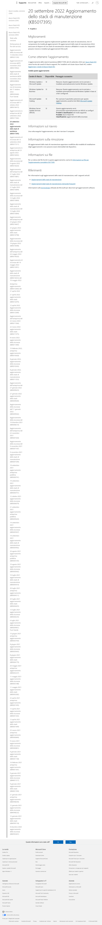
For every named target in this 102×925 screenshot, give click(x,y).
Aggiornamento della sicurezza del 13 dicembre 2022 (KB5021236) (16, 53)
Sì (58, 842)
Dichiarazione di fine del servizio (15, 45)
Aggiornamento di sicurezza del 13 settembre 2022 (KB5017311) (16, 140)
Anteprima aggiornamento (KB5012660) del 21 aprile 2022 (16, 287)
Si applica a (33, 29)
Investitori (71, 896)
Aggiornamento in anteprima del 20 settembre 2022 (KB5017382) (16, 114)
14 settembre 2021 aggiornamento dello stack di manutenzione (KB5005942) (15, 542)
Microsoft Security (6, 887)
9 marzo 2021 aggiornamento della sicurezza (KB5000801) (15, 744)
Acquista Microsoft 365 (60, 3)
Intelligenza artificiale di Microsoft (10, 883)
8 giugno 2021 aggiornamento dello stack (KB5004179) (15, 658)
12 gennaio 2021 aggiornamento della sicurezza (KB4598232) (16, 809)
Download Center (40, 855)
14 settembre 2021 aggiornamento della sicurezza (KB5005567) (15, 527)
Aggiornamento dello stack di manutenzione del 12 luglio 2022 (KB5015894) (16, 208)
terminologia (45, 188)
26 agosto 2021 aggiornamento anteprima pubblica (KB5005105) (15, 556)
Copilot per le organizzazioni (9, 858)
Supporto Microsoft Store (42, 858)
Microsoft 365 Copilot (7, 899)
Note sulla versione (13, 39)
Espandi (46, 3)
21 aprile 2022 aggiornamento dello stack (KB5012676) (15, 298)
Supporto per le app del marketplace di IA (46, 890)
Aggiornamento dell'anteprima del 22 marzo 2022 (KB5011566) (16, 319)
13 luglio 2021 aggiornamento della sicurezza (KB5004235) (15, 613)
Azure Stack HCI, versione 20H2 (14, 33)
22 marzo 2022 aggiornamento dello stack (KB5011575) (15, 330)
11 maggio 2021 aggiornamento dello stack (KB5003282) (15, 690)
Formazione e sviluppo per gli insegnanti (78, 868)
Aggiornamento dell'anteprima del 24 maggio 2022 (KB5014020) (16, 252)
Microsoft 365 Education (75, 862)
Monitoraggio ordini (40, 865)
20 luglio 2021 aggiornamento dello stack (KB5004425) (15, 602)
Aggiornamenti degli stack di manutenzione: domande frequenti (53, 184)
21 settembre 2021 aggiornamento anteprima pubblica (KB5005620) (15, 513)
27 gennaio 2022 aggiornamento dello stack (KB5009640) (16, 397)
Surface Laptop (6, 855)
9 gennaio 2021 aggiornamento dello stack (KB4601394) (15, 787)
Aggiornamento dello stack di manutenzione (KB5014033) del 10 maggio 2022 (16, 275)
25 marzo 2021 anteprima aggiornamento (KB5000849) (15, 733)
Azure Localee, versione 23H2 (17, 12)
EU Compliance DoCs (81, 921)
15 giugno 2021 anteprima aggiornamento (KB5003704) (15, 637)
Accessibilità (72, 899)
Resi (37, 862)
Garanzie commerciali (41, 871)
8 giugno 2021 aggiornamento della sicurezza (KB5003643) (15, 647)
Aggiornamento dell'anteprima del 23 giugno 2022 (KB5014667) (16, 220)
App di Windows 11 (7, 871)
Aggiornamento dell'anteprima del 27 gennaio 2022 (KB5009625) (16, 386)
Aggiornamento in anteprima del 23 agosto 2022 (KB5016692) (16, 151)
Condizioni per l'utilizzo (45, 921)
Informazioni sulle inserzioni (66, 921)
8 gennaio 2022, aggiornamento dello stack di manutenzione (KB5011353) (15, 374)
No (71, 842)
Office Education (73, 865)
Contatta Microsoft (26, 921)
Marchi (55, 921)
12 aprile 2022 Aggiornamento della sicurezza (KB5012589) (15, 309)
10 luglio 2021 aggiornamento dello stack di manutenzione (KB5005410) (15, 580)
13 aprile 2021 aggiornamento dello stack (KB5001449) (15, 723)
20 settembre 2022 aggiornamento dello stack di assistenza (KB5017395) (15, 128)
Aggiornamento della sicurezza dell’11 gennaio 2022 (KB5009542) (15, 409)
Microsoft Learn (39, 887)
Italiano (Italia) (8, 911)
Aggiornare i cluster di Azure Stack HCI (41, 67)
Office (40, 3)
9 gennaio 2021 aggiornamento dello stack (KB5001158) (15, 755)
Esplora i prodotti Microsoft (9, 868)
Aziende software (40, 903)
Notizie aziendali (73, 890)
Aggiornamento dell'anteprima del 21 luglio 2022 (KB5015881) (16, 173)
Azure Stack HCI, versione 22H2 (14, 19)
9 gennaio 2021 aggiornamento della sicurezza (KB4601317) (15, 776)
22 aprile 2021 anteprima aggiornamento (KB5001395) (15, 701)
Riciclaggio (38, 868)
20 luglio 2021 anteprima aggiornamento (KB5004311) (15, 591)
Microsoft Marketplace (41, 896)
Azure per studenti (73, 874)
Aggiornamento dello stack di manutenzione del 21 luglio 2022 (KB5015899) (16, 185)
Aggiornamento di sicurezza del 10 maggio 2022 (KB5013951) (16, 263)
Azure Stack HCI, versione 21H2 (14, 26)
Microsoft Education (73, 852)
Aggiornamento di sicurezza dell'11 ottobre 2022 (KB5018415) (16, 103)
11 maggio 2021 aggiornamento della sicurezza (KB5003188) (15, 680)
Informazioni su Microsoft (75, 887)
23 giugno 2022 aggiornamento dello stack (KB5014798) (15, 231)
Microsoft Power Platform (42, 899)
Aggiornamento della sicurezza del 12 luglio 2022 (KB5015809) (16, 196)
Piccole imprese (6, 906)
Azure (3, 890)
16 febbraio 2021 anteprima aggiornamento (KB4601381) (16, 766)
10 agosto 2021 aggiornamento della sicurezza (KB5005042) (15, 567)
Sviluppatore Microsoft (41, 883)
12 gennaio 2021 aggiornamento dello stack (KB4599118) (16, 819)
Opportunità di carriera (74, 883)
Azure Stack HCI (90, 62)
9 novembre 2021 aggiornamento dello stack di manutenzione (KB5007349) (16, 457)
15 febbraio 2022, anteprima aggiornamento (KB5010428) (16, 351)
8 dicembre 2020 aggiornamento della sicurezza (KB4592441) (16, 830)
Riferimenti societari (14, 921)
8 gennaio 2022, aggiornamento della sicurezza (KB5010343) (15, 362)
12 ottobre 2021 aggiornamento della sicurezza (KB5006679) (15, 499)
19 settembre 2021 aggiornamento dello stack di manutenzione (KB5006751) (15, 487)
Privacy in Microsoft (73, 893)
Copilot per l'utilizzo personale (9, 862)
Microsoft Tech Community (42, 893)
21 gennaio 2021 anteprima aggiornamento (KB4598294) (16, 798)
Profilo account (39, 852)
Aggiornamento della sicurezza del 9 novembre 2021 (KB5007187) (16, 445)
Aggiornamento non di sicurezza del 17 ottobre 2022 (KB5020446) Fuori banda (15, 91)
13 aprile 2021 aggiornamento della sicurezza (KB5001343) (15, 712)
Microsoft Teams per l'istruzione (76, 858)
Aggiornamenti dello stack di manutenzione (46, 179)
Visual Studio (39, 906)
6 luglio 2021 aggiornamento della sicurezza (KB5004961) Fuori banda (15, 625)
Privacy (35, 921)
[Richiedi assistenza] (92, 2)
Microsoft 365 (32, 3)
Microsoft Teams (6, 903)
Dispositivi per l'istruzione (75, 855)
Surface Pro (5, 852)
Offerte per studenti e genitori (76, 871)
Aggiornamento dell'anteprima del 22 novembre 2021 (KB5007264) (16, 433)
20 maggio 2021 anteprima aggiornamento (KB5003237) (15, 669)
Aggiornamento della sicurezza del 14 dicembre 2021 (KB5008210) (16, 421)
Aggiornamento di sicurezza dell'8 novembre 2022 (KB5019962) (16, 64)
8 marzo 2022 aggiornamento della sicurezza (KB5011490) (15, 341)
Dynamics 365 (5, 893)
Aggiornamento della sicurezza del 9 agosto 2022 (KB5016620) (16, 162)
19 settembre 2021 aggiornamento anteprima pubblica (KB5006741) (15, 471)
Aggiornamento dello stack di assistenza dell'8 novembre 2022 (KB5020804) (15, 76)
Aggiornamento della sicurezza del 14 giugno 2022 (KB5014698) (16, 242)
